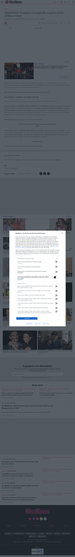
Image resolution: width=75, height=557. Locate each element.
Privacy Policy (46, 323)
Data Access (37, 323)
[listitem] (37, 258)
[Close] (62, 233)
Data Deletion (29, 323)
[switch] (56, 262)
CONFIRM (27, 318)
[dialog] (37, 278)
